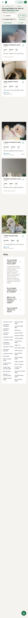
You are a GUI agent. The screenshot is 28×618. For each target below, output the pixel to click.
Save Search (8, 22)
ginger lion (17, 345)
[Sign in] (25, 2)
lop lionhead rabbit (18, 341)
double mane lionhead (18, 367)
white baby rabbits (20, 348)
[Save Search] (23, 613)
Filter (23, 15)
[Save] (23, 45)
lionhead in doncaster (6, 350)
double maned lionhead (7, 363)
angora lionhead (19, 361)
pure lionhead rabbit (18, 354)
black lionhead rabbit (19, 358)
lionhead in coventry (6, 333)
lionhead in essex (8, 353)
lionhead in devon (8, 339)
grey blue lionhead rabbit (20, 371)
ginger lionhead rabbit (7, 379)
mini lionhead (6, 371)
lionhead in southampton (6, 343)
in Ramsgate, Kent (12, 10)
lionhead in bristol (8, 337)
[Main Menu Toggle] (2, 2)
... (14, 6)
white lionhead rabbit (19, 322)
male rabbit (6, 356)
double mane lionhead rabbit (7, 368)
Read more (22, 19)
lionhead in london (8, 346)
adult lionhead (18, 333)
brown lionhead (19, 364)
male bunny (18, 330)
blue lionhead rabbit (18, 380)
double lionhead (19, 335)
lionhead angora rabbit (19, 376)
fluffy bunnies (18, 350)
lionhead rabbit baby (19, 326)
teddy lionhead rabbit (7, 359)
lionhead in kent (7, 322)
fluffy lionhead (19, 338)
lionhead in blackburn (6, 329)
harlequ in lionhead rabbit (7, 374)
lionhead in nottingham (6, 325)
